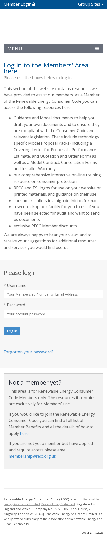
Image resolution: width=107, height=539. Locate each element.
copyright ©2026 (92, 532)
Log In (12, 331)
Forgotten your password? (28, 352)
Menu (15, 49)
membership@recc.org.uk (32, 456)
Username (15, 285)
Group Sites (89, 4)
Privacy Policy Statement (58, 504)
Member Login (18, 4)
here (24, 433)
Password (14, 305)
